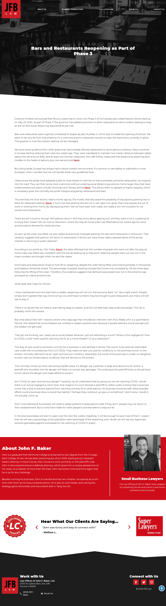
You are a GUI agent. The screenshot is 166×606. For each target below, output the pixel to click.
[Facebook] (136, 584)
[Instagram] (151, 584)
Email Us (48, 593)
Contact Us (159, 9)
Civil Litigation (106, 9)
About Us (42, 9)
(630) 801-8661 (28, 593)
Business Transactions (72, 9)
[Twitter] (143, 584)
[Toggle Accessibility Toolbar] (162, 588)
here (76, 160)
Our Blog (133, 9)
